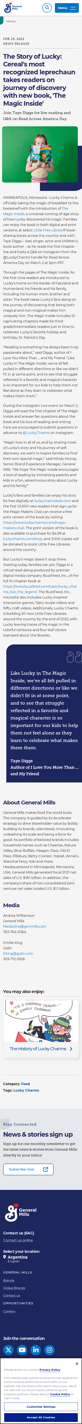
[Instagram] (49, 1350)
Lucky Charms (26, 1090)
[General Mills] (13, 8)
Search (47, 8)
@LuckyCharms (36, 433)
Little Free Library (48, 230)
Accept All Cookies (41, 1417)
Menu (62, 8)
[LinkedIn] (36, 1350)
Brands (8, 1280)
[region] (41, 1391)
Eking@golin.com (18, 954)
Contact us (11, 1295)
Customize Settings (40, 1406)
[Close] (77, 1363)
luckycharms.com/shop (22, 539)
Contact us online (18, 1240)
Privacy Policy (50, 1369)
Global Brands (14, 1288)
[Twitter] (8, 1350)
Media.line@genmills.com (24, 926)
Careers (9, 1311)
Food (25, 1084)
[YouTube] (22, 1350)
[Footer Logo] (21, 1212)
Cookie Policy (60, 1394)
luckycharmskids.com (52, 501)
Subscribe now (21, 1169)
